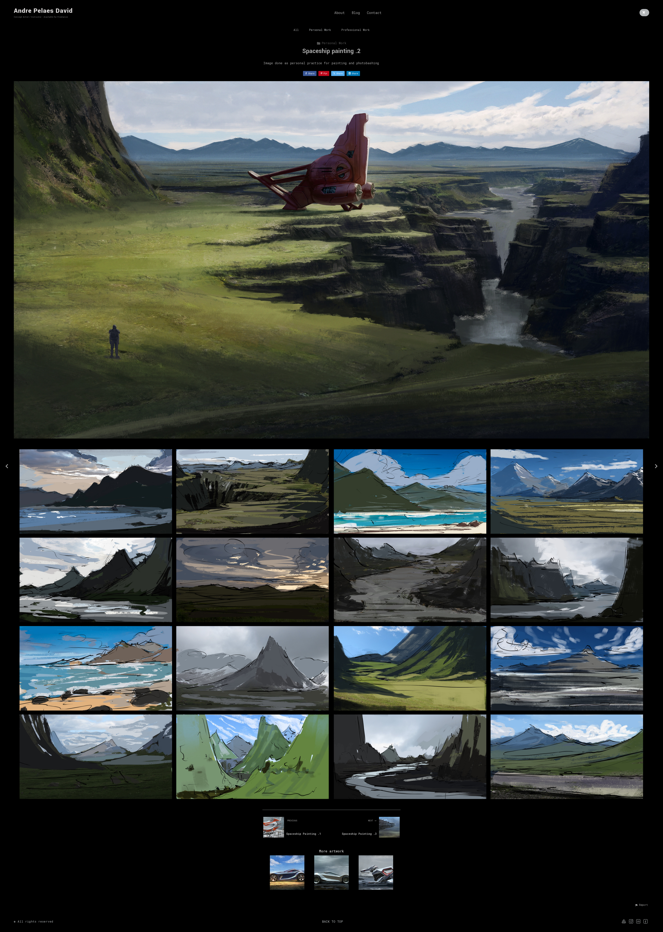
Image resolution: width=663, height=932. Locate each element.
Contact (374, 13)
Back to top (332, 921)
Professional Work (355, 30)
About (339, 13)
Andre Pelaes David (43, 10)
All (296, 30)
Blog (356, 13)
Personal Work (320, 30)
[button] (641, 905)
